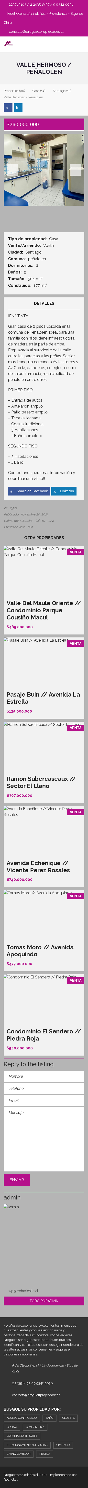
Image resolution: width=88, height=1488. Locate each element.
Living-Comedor (18, 1453)
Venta (49, 245)
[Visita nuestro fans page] (8, 107)
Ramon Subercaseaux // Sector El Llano (41, 782)
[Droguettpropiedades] (6, 44)
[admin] (44, 1244)
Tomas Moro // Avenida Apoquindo (40, 951)
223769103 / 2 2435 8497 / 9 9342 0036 (41, 4)
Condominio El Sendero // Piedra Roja (44, 1035)
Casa (54, 239)
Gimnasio (63, 1445)
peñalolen (37, 259)
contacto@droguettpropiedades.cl (36, 32)
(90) (14, 91)
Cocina (12, 1427)
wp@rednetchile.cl (23, 1291)
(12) (62, 91)
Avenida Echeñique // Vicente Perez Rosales (38, 866)
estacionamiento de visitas (27, 1445)
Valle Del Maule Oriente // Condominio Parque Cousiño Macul (44, 610)
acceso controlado (22, 1418)
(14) (39, 91)
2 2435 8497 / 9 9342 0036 (32, 1383)
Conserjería (35, 1427)
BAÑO (49, 1418)
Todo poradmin (44, 1301)
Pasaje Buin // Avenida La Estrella (43, 698)
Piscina (44, 1453)
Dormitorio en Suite (22, 1435)
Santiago (34, 252)
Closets (68, 1418)
